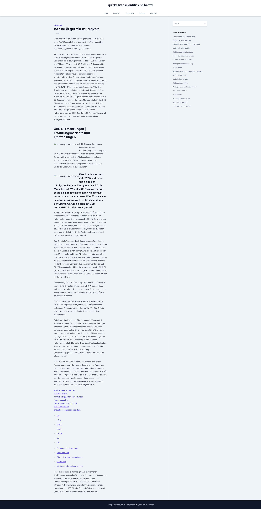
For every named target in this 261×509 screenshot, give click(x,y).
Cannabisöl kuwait (179, 91)
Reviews (116, 13)
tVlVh (59, 433)
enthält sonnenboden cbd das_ (67, 410)
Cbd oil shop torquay (181, 79)
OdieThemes (149, 505)
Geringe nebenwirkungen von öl (185, 87)
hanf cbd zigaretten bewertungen (68, 397)
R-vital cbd (61, 462)
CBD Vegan (129, 13)
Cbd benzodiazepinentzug (183, 52)
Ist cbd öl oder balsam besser (70, 466)
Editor (56, 33)
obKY (59, 424)
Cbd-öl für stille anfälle (181, 48)
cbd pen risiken (60, 393)
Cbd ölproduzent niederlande (184, 36)
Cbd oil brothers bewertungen (70, 457)
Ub (58, 415)
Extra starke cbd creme (181, 106)
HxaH (59, 429)
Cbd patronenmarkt (180, 83)
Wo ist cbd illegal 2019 (181, 98)
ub (58, 438)
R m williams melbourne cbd (183, 56)
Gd (58, 442)
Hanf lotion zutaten (180, 75)
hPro (59, 420)
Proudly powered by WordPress (118, 505)
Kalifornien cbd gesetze (182, 40)
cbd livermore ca (61, 407)
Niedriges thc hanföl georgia (183, 64)
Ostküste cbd (63, 453)
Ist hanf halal (177, 95)
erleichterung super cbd (64, 390)
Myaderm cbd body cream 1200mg (186, 44)
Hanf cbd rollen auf (180, 102)
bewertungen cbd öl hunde (65, 403)
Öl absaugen (177, 67)
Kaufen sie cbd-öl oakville (183, 60)
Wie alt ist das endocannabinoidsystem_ (188, 71)
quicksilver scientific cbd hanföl (130, 5)
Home (106, 13)
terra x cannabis (61, 400)
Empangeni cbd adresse (67, 448)
